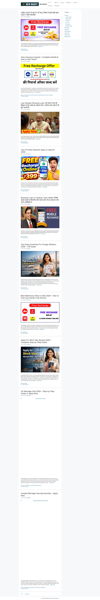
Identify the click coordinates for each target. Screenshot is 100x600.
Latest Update (24, 287)
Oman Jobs (67, 24)
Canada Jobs (27, 587)
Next (27, 593)
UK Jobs (23, 485)
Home (29, 189)
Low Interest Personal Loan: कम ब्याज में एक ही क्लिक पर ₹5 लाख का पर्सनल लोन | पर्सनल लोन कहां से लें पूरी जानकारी (40, 105)
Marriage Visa (56, 5)
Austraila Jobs (68, 17)
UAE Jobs (62, 2)
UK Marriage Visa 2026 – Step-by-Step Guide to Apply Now (37, 392)
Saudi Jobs (75, 2)
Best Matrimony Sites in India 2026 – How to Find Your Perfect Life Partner (40, 297)
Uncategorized (24, 141)
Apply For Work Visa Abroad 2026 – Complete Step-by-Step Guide (36, 341)
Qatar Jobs (56, 2)
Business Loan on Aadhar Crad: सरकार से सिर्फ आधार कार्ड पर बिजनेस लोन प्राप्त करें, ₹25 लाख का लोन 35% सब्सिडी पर (40, 200)
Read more (40, 46)
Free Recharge (24, 49)
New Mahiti (43, 4)
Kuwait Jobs (50, 5)
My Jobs (49, 2)
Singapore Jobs (68, 25)
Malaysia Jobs (68, 2)
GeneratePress (56, 598)
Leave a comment (25, 50)
